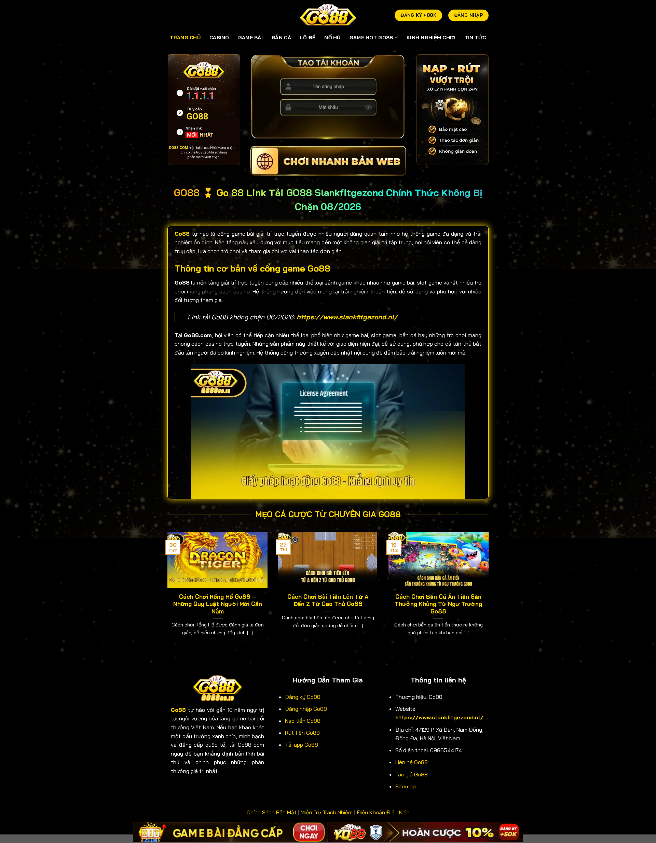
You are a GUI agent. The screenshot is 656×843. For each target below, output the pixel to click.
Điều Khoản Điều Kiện (383, 812)
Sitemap (405, 786)
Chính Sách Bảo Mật (272, 812)
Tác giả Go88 (411, 774)
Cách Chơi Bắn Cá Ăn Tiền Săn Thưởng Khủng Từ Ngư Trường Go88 (438, 604)
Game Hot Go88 (371, 37)
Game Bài (250, 37)
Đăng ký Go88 (302, 696)
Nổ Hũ (332, 37)
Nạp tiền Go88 (302, 720)
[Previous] (166, 592)
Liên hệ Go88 (411, 762)
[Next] (490, 592)
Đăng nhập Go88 (306, 708)
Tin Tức (475, 37)
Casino (219, 37)
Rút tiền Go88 (302, 732)
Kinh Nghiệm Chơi (431, 37)
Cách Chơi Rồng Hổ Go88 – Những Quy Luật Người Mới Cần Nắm (217, 604)
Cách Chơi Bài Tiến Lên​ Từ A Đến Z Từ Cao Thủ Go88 (327, 600)
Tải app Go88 (301, 744)
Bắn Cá (281, 37)
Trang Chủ (185, 37)
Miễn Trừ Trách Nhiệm (327, 812)
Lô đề (307, 37)
